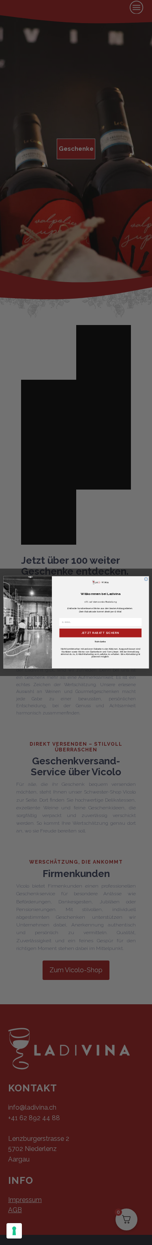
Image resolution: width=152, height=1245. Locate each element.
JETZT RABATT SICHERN (100, 633)
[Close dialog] (146, 579)
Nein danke (100, 642)
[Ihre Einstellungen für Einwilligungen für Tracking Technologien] (14, 1231)
